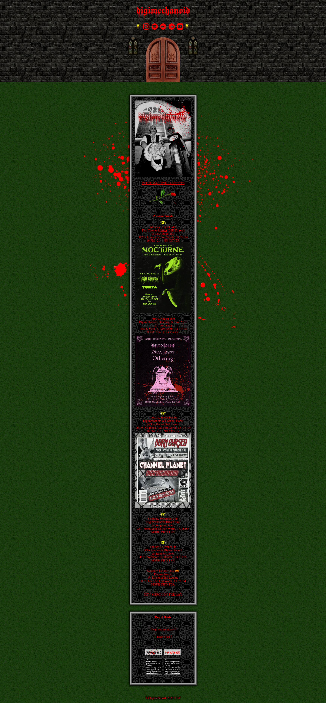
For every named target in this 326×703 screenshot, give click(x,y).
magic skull (163, 636)
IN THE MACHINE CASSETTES (163, 183)
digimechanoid (158, 698)
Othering (164, 322)
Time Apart (180, 322)
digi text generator (163, 629)
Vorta (163, 230)
